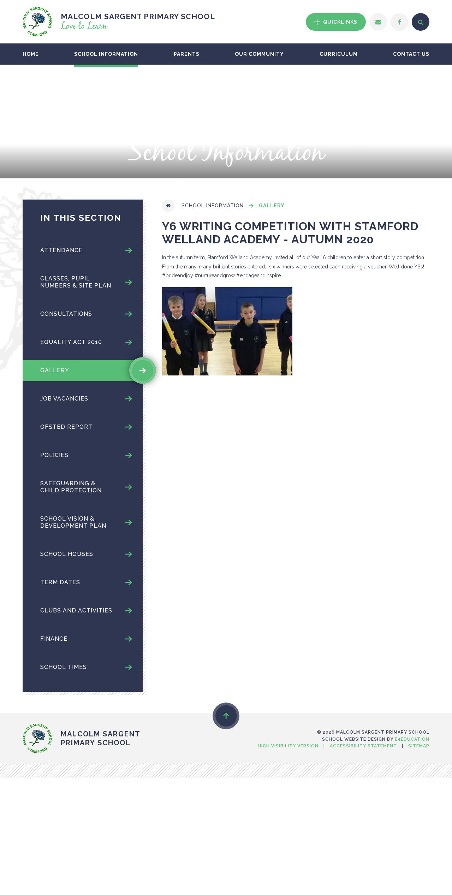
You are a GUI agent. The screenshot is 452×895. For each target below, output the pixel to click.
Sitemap (418, 745)
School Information (213, 205)
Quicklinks (339, 22)
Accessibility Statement (363, 745)
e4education (412, 739)
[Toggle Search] (420, 22)
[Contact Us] (378, 22)
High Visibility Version (288, 745)
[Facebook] (399, 22)
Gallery (272, 205)
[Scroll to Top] (226, 716)
